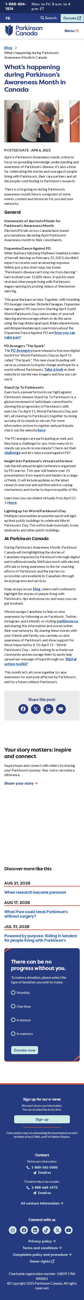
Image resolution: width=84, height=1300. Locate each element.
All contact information (40, 1203)
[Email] (61, 709)
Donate (69, 19)
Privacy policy (40, 1241)
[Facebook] (23, 709)
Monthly (23, 992)
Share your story (19, 783)
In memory (25, 1033)
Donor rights (40, 1261)
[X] (36, 709)
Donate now (24, 1050)
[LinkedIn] (48, 709)
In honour (24, 1020)
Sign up (42, 1119)
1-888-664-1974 (16, 6)
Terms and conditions (41, 1248)
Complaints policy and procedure (41, 1254)
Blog (8, 48)
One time (24, 1006)
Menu (70, 30)
